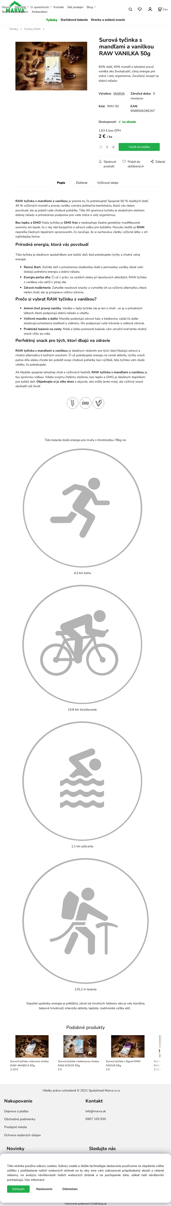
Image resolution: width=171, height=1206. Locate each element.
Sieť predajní (75, 7)
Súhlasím (18, 1189)
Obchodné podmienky (19, 1119)
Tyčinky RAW (32, 29)
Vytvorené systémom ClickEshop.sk (85, 1203)
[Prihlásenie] (149, 9)
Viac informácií (34, 1180)
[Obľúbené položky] (140, 9)
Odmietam (70, 1189)
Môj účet (20, 7)
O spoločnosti (40, 7)
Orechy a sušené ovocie (108, 20)
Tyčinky (51, 20)
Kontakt (59, 7)
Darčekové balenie (74, 20)
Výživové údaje (107, 183)
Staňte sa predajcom (15, 12)
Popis (61, 183)
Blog (90, 7)
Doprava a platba (16, 1111)
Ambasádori (39, 12)
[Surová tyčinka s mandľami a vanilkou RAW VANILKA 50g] (51, 71)
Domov (6, 7)
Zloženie (81, 183)
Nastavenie (44, 1189)
